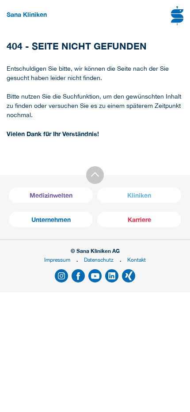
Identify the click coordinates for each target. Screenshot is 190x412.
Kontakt (136, 259)
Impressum (57, 259)
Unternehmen (51, 219)
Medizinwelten (51, 195)
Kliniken (139, 195)
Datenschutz (99, 259)
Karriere (139, 219)
